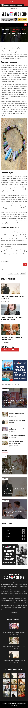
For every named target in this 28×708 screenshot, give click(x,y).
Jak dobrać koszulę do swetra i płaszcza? (14, 660)
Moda (5, 478)
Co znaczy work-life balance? (17, 435)
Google (23, 273)
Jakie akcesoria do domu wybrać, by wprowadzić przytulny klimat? (16, 443)
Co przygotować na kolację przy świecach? (14, 632)
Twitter (17, 273)
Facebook (10, 273)
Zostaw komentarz (10, 349)
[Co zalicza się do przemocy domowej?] (14, 554)
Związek (6, 390)
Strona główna (6, 29)
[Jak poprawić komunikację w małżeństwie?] (2, 5)
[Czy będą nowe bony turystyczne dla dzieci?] (14, 370)
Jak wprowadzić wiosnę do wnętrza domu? (14, 646)
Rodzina (8, 533)
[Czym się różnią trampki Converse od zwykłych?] (14, 19)
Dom (5, 456)
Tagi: (25, 264)
